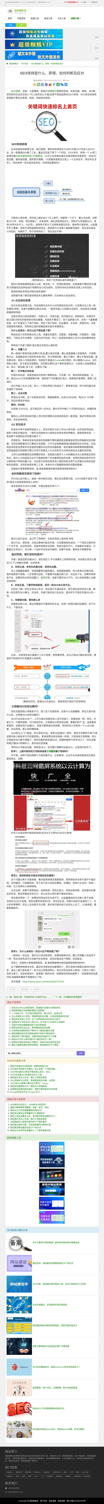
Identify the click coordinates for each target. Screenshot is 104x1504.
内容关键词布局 (24, 156)
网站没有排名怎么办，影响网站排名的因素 (31, 1027)
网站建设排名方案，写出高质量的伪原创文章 (30, 1124)
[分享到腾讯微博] (54, 84)
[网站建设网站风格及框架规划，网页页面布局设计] (19, 1325)
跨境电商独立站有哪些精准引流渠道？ (29, 1010)
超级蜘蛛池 (13, 63)
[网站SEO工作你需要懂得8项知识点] (19, 1408)
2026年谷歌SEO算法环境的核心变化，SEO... (30, 1072)
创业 (35, 1476)
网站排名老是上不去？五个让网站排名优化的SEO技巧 (36, 1019)
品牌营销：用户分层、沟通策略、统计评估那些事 (55, 1387)
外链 (77, 1472)
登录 (10, 25)
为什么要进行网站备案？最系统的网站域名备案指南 (56, 1242)
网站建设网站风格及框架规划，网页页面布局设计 (55, 1325)
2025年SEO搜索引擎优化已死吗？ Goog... (29, 1083)
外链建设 (37, 156)
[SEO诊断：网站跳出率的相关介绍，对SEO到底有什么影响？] (19, 1284)
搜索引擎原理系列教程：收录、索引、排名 (29, 1107)
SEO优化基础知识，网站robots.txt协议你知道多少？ (57, 1367)
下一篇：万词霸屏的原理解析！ (69, 997)
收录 (17, 1476)
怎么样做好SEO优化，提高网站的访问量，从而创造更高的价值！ (41, 1016)
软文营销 (87, 1476)
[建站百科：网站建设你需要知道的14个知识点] (19, 1263)
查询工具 (48, 18)
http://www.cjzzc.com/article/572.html (43, 981)
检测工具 (35, 18)
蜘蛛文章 (75, 18)
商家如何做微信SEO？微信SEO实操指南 (28, 1086)
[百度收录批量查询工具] (52, 1217)
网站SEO (37, 1472)
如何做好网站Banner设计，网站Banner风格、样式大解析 (58, 1429)
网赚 (29, 1476)
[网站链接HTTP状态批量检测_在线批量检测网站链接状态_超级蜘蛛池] (51, 1175)
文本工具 (62, 18)
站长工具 (85, 1472)
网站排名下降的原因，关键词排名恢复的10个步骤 (34, 1036)
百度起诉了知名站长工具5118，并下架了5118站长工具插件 (38, 1022)
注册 (21, 25)
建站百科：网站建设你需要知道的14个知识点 (53, 1263)
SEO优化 (24, 63)
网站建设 (59, 1476)
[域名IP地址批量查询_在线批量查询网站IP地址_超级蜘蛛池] (52, 1189)
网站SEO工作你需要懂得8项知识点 (26, 1110)
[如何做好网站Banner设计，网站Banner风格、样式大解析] (19, 1429)
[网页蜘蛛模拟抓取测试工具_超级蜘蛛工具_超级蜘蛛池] (52, 1160)
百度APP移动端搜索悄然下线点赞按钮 (29, 1025)
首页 (10, 18)
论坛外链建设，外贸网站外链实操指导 (50, 1304)
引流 (71, 1472)
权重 (23, 1476)
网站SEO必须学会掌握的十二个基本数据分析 (30, 1130)
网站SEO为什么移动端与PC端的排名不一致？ (32, 1039)
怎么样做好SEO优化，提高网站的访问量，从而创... (33, 1080)
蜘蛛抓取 (19, 1472)
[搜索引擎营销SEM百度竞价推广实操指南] (19, 1346)
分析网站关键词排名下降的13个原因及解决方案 (33, 1030)
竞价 (45, 577)
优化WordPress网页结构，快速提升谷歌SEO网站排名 (36, 1007)
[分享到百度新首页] (46, 84)
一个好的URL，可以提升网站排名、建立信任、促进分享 (37, 1013)
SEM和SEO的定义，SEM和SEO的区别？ (28, 1104)
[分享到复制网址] (62, 84)
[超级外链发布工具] (51, 1148)
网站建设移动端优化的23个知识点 (25, 1127)
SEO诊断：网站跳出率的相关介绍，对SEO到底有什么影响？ (60, 1284)
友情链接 (50, 1476)
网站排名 (36, 989)
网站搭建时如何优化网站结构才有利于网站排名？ (34, 1033)
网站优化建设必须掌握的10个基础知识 (27, 1113)
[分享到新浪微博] (50, 84)
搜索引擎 (54, 91)
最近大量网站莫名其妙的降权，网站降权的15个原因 (35, 1045)
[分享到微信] (38, 84)
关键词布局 (56, 1472)
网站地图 (61, 1501)
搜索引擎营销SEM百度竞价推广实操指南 (51, 1346)
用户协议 (43, 1501)
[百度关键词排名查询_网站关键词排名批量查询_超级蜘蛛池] (51, 1203)
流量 (65, 1472)
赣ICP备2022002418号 (76, 1501)
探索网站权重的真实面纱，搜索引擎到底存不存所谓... (34, 1089)
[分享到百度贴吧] (42, 84)
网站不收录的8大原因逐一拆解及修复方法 (29, 1066)
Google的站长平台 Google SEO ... (26, 1092)
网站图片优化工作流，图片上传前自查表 (28, 1077)
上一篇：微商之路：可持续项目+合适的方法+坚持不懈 (30, 997)
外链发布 (21, 18)
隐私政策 (52, 1501)
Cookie (58, 360)
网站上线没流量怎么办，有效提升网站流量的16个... (33, 1116)
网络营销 (78, 1476)
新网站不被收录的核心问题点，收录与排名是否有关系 (36, 1042)
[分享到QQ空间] (34, 84)
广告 (42, 1476)
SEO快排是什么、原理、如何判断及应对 (47, 63)
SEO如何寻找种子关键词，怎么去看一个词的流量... (33, 1069)
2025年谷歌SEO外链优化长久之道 (26, 1074)
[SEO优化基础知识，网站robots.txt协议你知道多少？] (19, 1367)
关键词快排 (24, 989)
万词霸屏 (51, 751)
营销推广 (68, 1476)
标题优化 (9, 1476)
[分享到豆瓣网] (58, 84)
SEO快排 (12, 989)
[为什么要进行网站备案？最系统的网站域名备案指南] (19, 1242)
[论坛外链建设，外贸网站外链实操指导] (19, 1304)
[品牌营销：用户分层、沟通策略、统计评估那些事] (19, 1387)
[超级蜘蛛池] (16, 11)
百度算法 (9, 1472)
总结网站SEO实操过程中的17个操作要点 (28, 1121)
